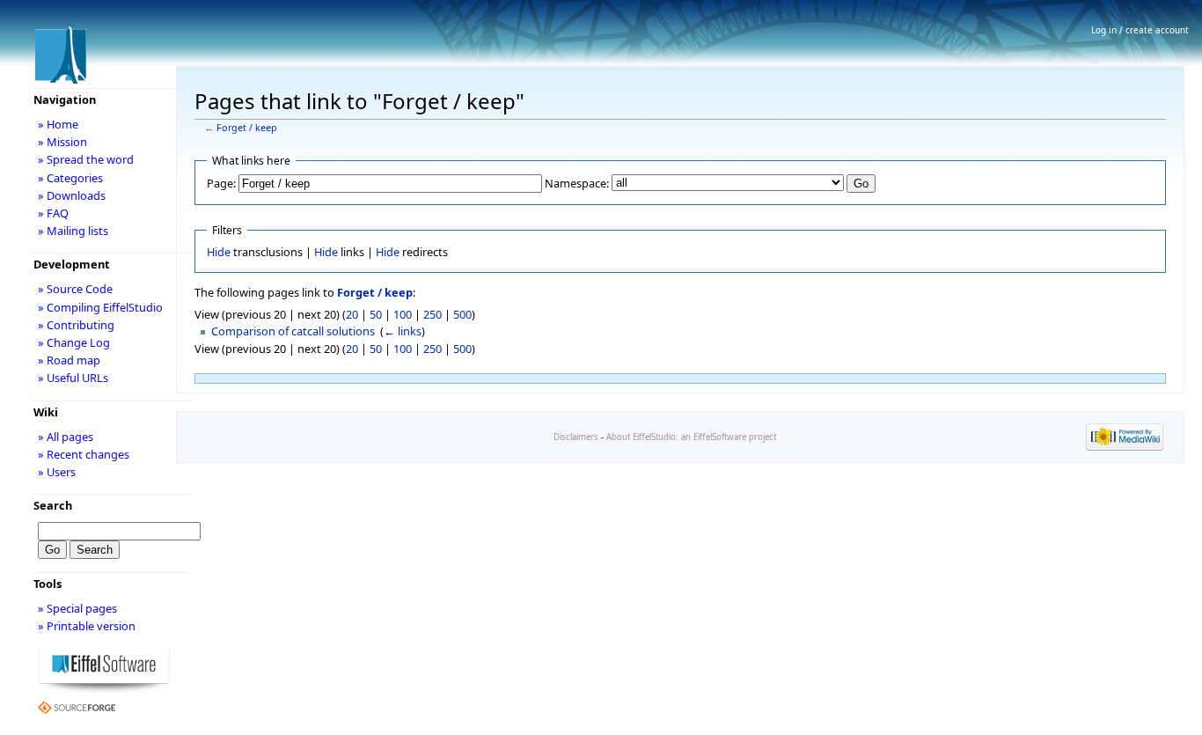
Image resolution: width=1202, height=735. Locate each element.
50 (376, 314)
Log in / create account (1140, 30)
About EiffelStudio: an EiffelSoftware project (691, 437)
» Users (57, 472)
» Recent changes (83, 454)
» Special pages (77, 608)
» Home (58, 124)
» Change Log (74, 342)
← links (402, 331)
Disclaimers (575, 437)
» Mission (62, 142)
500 (462, 314)
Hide (219, 252)
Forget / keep (246, 127)
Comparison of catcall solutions (293, 331)
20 (352, 314)
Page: (221, 183)
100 (402, 314)
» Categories (70, 178)
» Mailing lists (73, 231)
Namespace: (577, 183)
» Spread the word (86, 159)
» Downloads (72, 195)
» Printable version (87, 626)
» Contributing (76, 325)
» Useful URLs (73, 378)
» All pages (65, 437)
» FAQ (53, 213)
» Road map (69, 360)
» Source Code (75, 289)
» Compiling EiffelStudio (100, 307)
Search (52, 505)
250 (432, 314)
